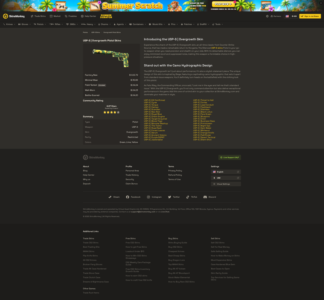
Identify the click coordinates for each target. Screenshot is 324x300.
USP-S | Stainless (201, 109)
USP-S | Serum (151, 132)
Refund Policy (175, 175)
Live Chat (165, 212)
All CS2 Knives (89, 260)
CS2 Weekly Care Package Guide (138, 263)
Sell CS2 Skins (217, 242)
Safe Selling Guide (219, 251)
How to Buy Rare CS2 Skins (181, 281)
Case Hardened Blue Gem (223, 264)
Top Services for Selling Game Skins (225, 278)
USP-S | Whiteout (201, 130)
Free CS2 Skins (133, 242)
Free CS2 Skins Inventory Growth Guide (138, 270)
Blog (85, 170)
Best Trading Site (91, 247)
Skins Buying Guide (177, 242)
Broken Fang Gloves (92, 264)
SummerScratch (106, 16)
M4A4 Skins (88, 251)
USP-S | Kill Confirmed (154, 100)
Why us (86, 179)
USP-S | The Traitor (153, 125)
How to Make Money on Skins (225, 255)
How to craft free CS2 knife (139, 280)
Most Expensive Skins (221, 260)
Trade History (132, 175)
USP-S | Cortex (200, 102)
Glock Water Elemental (179, 277)
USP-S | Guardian (152, 109)
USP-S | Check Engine (154, 116)
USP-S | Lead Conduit (203, 105)
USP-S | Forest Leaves (154, 130)
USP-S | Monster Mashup (156, 123)
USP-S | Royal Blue (153, 114)
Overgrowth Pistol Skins (112, 32)
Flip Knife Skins (90, 255)
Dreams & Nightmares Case (96, 281)
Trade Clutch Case (91, 277)
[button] (223, 4)
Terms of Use (174, 179)
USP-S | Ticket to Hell (203, 100)
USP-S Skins (95, 32)
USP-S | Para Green (202, 114)
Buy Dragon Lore (176, 260)
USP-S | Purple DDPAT (154, 137)
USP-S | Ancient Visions (155, 135)
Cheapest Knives (176, 251)
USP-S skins (217, 48)
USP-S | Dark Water (202, 128)
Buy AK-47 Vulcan (176, 268)
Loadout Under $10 (135, 251)
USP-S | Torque (151, 105)
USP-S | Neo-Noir (152, 111)
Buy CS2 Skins (175, 247)
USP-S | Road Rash (153, 128)
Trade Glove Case (91, 273)
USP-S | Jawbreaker (153, 139)
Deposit (86, 183)
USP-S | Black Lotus (202, 111)
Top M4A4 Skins (176, 264)
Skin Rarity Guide (219, 273)
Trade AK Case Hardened (94, 268)
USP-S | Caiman (151, 107)
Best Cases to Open (220, 268)
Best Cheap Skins (176, 255)
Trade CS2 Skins (90, 242)
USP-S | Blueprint (201, 116)
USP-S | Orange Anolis (203, 132)
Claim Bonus (132, 183)
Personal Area (132, 170)
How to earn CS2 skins (136, 275)
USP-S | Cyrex (150, 102)
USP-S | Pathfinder (202, 135)
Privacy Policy (175, 170)
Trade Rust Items (91, 292)
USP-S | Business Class (204, 121)
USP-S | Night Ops (201, 125)
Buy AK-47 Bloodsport (179, 273)
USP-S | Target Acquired (155, 118)
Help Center (88, 175)
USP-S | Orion (199, 118)
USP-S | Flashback (202, 107)
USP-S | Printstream (202, 123)
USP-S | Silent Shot (202, 139)
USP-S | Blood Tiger (153, 121)
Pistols (85, 32)
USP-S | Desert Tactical (204, 137)
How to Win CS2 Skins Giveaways (136, 256)
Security (130, 179)
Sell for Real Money (220, 247)
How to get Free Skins (136, 247)
